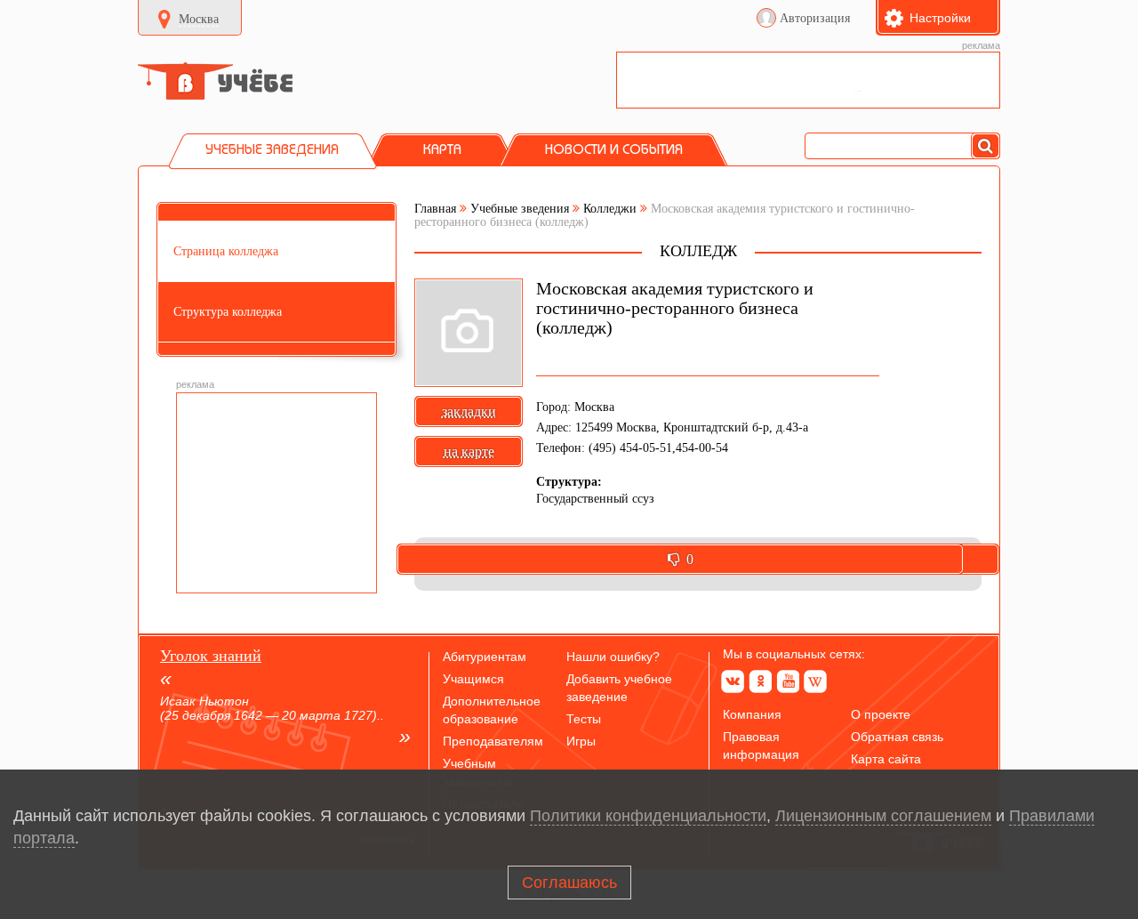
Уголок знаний (210, 656)
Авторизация (815, 18)
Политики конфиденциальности (648, 816)
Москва (199, 19)
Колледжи (610, 208)
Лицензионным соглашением (883, 816)
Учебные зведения (519, 208)
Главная (435, 208)
